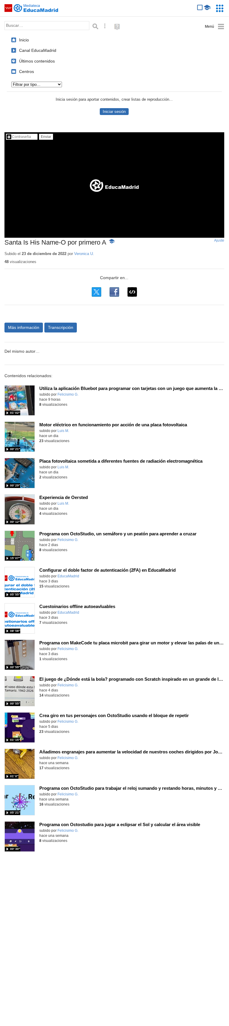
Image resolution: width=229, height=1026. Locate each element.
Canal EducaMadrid (37, 50)
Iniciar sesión (114, 111)
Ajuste (219, 240)
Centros (26, 71)
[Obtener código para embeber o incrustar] (132, 292)
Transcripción (60, 327)
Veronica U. (84, 253)
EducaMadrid (68, 576)
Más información (23, 327)
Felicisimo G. (67, 394)
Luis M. (63, 431)
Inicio (24, 40)
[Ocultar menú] (214, 26)
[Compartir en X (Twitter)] (96, 292)
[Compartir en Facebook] (114, 292)
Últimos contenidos (37, 61)
